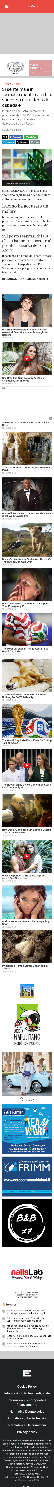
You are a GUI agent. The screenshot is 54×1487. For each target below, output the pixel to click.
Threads (23, 142)
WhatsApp (31, 137)
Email (36, 142)
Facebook (17, 137)
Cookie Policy (27, 1386)
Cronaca (16, 83)
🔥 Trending (9, 1304)
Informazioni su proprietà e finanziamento (27, 1402)
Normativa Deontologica (27, 1411)
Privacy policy (27, 1432)
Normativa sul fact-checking (27, 1418)
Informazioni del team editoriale (27, 1393)
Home (6, 83)
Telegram (10, 142)
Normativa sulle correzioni (27, 1425)
